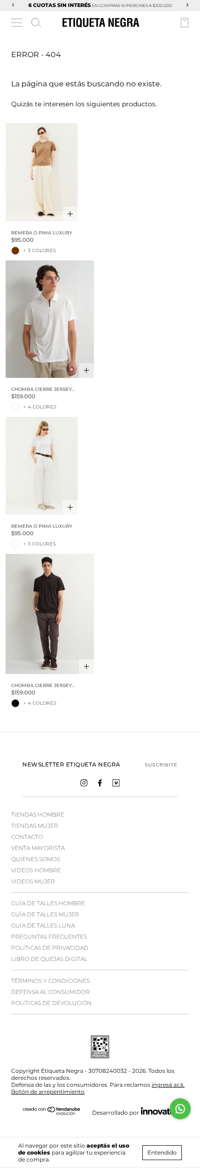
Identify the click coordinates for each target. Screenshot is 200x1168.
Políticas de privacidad (49, 947)
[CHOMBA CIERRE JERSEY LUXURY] (50, 319)
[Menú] (17, 23)
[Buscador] (36, 22)
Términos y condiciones (50, 980)
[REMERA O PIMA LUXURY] (42, 172)
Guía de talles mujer (45, 914)
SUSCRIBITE (161, 764)
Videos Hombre (36, 870)
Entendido (162, 1152)
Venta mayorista (38, 847)
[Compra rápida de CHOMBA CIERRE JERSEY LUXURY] (86, 370)
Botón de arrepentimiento (48, 1091)
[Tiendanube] (52, 1113)
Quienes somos (35, 859)
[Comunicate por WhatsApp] (180, 1108)
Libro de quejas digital (49, 958)
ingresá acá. (168, 1084)
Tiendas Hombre (37, 814)
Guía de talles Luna (43, 925)
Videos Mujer (33, 881)
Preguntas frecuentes (49, 936)
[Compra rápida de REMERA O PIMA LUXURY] (70, 214)
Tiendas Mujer (34, 825)
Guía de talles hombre (48, 903)
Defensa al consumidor (50, 991)
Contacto (27, 836)
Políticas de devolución (51, 1002)
